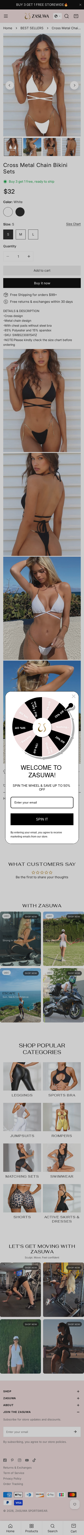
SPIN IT (42, 819)
